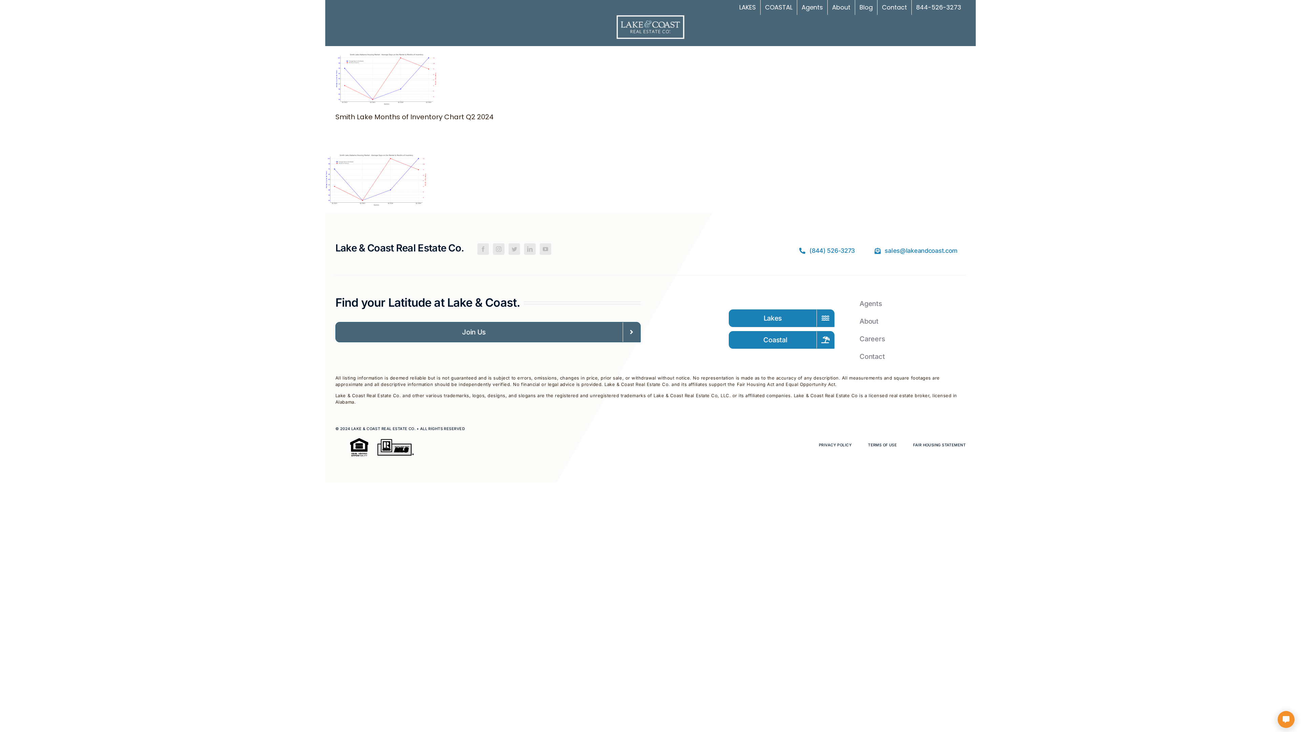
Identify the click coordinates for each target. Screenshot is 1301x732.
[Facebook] (483, 249)
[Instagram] (498, 249)
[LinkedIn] (530, 249)
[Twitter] (514, 249)
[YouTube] (545, 249)
